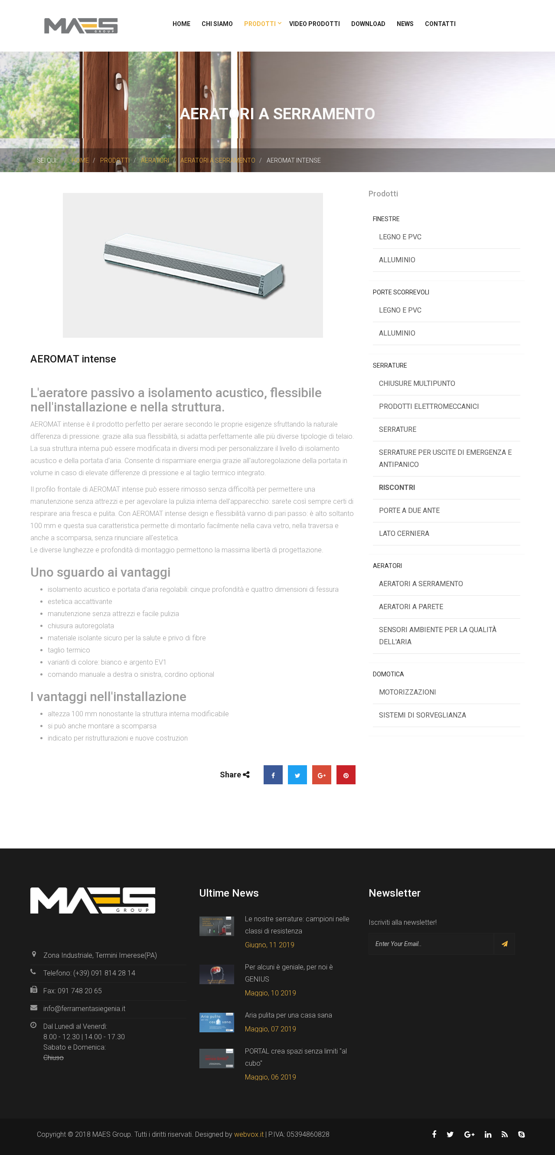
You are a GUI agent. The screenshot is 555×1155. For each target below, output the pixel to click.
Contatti (440, 23)
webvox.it (249, 1134)
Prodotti (260, 23)
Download (368, 23)
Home (181, 23)
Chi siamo (217, 23)
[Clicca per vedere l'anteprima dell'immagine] (193, 265)
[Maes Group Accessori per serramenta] (80, 25)
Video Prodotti (314, 23)
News (405, 23)
